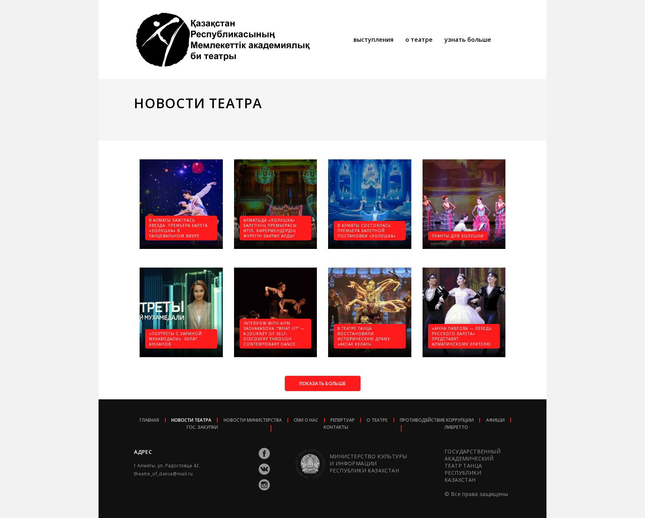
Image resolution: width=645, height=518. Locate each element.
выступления (373, 39)
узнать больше (468, 39)
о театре (419, 39)
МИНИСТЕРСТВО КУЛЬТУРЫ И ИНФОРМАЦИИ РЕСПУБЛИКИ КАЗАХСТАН (368, 463)
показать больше (322, 383)
